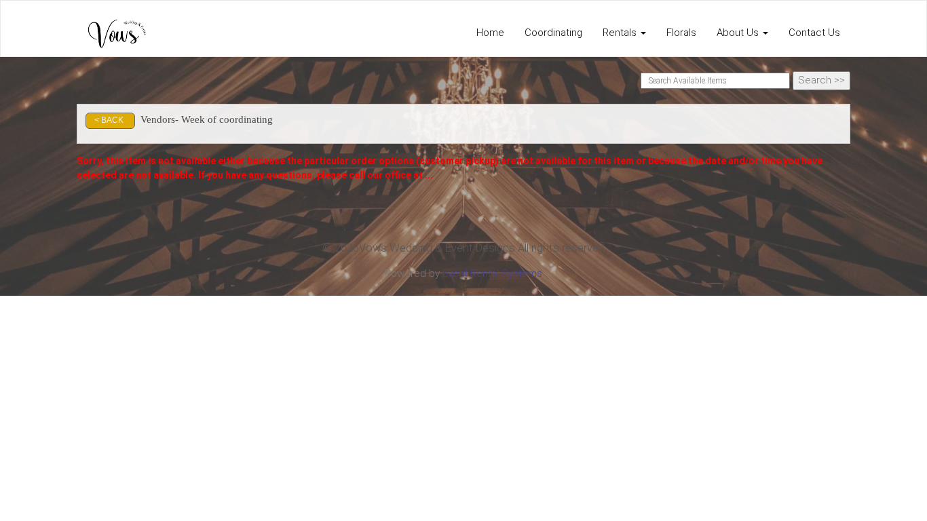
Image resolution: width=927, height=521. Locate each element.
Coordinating (553, 32)
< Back (109, 120)
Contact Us (814, 32)
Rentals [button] (621, 32)
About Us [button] (739, 32)
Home (490, 32)
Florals (681, 32)
